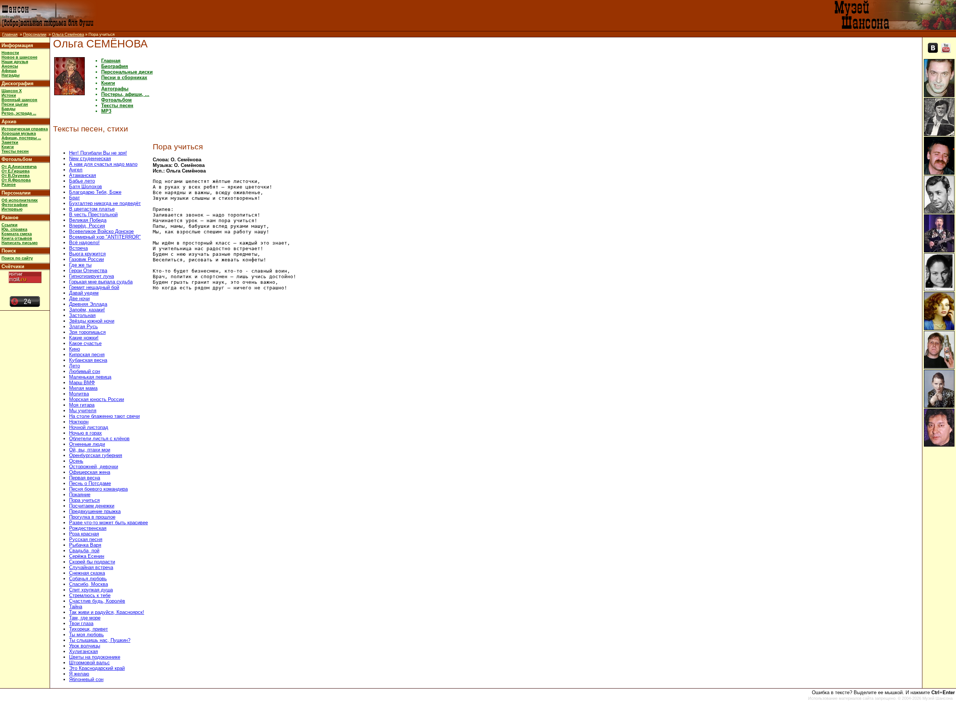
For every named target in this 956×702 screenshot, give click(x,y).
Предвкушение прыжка (95, 511)
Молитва (79, 394)
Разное (8, 184)
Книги (7, 147)
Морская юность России (96, 399)
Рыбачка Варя (85, 545)
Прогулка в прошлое (92, 517)
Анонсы (9, 66)
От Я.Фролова (16, 180)
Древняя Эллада (88, 304)
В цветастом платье (92, 209)
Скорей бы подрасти (92, 562)
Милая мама (83, 388)
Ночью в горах (85, 433)
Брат (74, 198)
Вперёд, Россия (87, 226)
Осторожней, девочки (93, 466)
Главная (10, 34)
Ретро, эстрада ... (18, 113)
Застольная (82, 315)
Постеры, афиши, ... (125, 94)
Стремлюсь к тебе (90, 595)
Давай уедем (84, 293)
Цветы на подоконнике (94, 657)
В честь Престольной (93, 214)
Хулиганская (83, 651)
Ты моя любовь (86, 634)
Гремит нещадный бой (94, 287)
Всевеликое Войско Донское (101, 231)
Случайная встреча (91, 567)
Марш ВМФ (82, 382)
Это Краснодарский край (97, 668)
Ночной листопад (88, 427)
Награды (10, 75)
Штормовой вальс (89, 662)
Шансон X (11, 90)
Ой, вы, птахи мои (89, 450)
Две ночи (79, 298)
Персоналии (34, 34)
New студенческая (90, 158)
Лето (74, 366)
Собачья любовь (88, 578)
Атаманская (82, 175)
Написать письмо (19, 242)
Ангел (76, 170)
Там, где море (84, 618)
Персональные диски (127, 72)
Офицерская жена (89, 472)
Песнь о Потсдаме (90, 483)
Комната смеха (16, 234)
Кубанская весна (88, 360)
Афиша (8, 70)
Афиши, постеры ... (21, 138)
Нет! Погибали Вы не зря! (98, 153)
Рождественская (87, 528)
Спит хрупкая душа (91, 590)
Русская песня (85, 539)
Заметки (9, 142)
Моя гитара (81, 405)
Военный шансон (19, 99)
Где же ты (80, 265)
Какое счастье (85, 343)
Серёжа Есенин (86, 556)
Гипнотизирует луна (91, 276)
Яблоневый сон (86, 679)
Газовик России (86, 259)
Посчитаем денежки (91, 506)
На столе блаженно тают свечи (104, 416)
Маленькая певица (90, 377)
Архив (9, 121)
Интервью (11, 209)
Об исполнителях (19, 200)
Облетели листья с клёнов (99, 438)
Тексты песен (15, 151)
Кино (74, 349)
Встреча (78, 248)
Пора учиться (84, 500)
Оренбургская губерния (95, 455)
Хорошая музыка (18, 133)
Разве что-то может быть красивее (108, 522)
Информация (17, 45)
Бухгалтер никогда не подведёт (105, 203)
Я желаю (79, 674)
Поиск (9, 251)
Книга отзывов (16, 238)
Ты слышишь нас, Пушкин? (99, 640)
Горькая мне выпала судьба (101, 282)
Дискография (17, 83)
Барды (8, 108)
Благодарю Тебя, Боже (95, 192)
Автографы (114, 88)
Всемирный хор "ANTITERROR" (105, 237)
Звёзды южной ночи (91, 321)
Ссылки (9, 225)
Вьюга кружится (87, 254)
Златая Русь (83, 326)
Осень (76, 461)
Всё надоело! (84, 242)
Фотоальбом (17, 159)
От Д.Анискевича (19, 166)
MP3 (106, 111)
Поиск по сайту (17, 258)
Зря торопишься (87, 332)
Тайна (75, 606)
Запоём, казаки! (87, 310)
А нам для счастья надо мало (103, 164)
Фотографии (14, 204)
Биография (114, 66)
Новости (10, 52)
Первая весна (84, 478)
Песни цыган (14, 104)
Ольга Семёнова (68, 34)
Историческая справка (24, 129)
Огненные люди (87, 444)
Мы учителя (82, 410)
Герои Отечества (88, 270)
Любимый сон (84, 371)
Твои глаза (81, 623)
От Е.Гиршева (15, 171)
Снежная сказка (87, 573)
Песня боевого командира (98, 489)
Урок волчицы (84, 646)
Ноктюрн (79, 422)
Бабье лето (82, 181)
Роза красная (84, 534)
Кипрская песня (87, 354)
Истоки (8, 95)
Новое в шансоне (19, 57)
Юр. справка (14, 229)
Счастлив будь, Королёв (97, 601)
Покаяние (79, 494)
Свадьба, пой (84, 550)
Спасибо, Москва (88, 584)
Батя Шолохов (85, 186)
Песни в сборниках (124, 77)
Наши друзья (14, 61)
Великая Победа (87, 220)
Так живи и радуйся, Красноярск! (106, 612)
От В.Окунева (15, 175)
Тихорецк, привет (88, 629)
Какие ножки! (84, 338)
